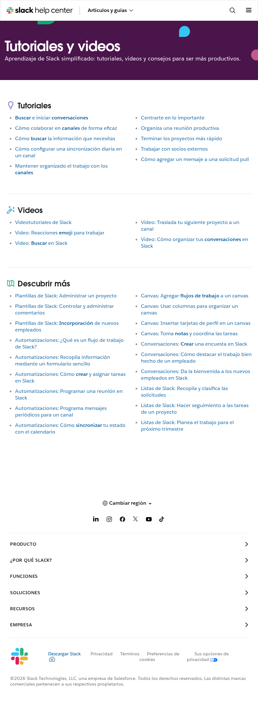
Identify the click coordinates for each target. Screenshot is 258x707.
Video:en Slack (41, 243)
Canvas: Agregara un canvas (194, 295)
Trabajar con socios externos (174, 149)
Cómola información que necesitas (65, 138)
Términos (129, 654)
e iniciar (51, 117)
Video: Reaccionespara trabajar (59, 232)
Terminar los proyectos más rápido (181, 138)
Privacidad (102, 654)
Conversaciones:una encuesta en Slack (194, 344)
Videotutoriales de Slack (43, 222)
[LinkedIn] (96, 520)
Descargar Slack (64, 654)
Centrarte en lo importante (173, 117)
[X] (135, 520)
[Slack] (24, 656)
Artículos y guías (107, 10)
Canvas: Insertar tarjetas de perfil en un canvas (195, 323)
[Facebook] (122, 520)
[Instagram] (109, 520)
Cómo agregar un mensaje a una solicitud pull (195, 159)
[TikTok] (162, 520)
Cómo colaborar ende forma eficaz (66, 128)
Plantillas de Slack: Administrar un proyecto (66, 295)
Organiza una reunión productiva (180, 128)
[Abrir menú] (248, 10)
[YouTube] (149, 520)
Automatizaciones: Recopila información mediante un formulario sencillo (62, 360)
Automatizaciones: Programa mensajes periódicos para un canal (61, 411)
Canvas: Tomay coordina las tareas (189, 333)
